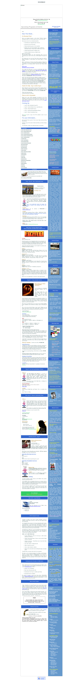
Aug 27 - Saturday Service (25, 137)
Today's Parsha (23, 150)
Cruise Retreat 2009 (52, 159)
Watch (54, 128)
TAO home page (54, 573)
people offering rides (53, 482)
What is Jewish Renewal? (53, 599)
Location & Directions (26, 412)
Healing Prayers (23, 153)
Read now (24, 410)
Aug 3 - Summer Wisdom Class (26, 131)
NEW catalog (54, 98)
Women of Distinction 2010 (54, 155)
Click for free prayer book (26, 311)
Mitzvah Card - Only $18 (53, 591)
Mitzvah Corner (23, 161)
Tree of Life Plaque (52, 592)
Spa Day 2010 (52, 154)
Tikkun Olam (23, 157)
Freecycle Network (52, 317)
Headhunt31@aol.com (26, 209)
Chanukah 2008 (52, 160)
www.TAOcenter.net (41, 24)
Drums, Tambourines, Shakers (26, 151)
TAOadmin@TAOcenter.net (42, 20)
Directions (24, 364)
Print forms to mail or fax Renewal (28, 67)
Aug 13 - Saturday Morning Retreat (26, 134)
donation (44, 609)
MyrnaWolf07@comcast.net (27, 419)
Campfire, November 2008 (54, 162)
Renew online (24, 66)
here (25, 114)
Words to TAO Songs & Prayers (54, 600)
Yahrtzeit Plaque (23, 154)
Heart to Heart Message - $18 (54, 595)
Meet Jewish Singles (24, 144)
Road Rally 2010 (52, 157)
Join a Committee (24, 167)
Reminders (23, 164)
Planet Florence (52, 156)
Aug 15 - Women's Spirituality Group (27, 135)
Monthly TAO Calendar (53, 601)
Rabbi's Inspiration (24, 148)
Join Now (50, 588)
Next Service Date (24, 147)
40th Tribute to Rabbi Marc (54, 163)
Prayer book (56, 39)
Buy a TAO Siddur (52, 596)
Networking (58, 572)
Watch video (24, 386)
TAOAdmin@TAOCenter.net (36, 74)
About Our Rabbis (52, 598)
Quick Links (23, 166)
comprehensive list (28, 566)
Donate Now (51, 587)
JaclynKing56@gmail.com (28, 576)
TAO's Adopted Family (24, 141)
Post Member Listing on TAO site (55, 589)
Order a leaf (51, 284)
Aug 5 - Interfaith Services (25, 132)
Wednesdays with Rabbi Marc (26, 160)
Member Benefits (24, 163)
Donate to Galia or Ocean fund (55, 515)
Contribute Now (23, 138)
